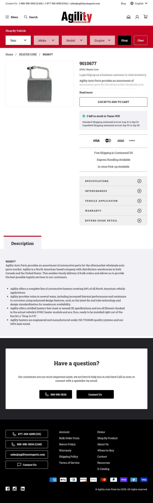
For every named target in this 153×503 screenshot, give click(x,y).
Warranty (65, 450)
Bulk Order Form (69, 438)
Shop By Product (107, 438)
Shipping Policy (68, 456)
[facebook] (8, 489)
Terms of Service (69, 462)
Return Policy (67, 444)
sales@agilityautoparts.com (85, 3)
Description (22, 243)
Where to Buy (105, 450)
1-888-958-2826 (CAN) (31, 3)
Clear (141, 40)
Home (101, 432)
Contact (102, 456)
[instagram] (15, 489)
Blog (123, 3)
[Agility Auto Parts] (76, 17)
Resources (103, 462)
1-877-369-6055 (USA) (56, 3)
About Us (103, 444)
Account (64, 432)
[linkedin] (23, 489)
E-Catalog (103, 469)
